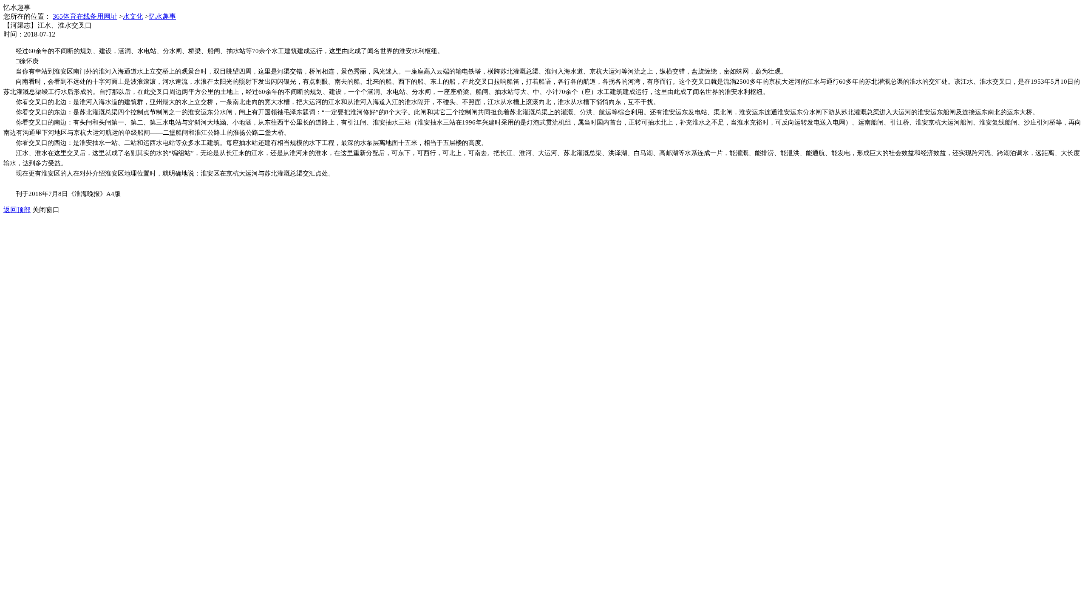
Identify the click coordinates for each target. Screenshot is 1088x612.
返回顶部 (17, 209)
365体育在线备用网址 (85, 16)
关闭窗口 (46, 209)
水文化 (133, 16)
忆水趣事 (162, 16)
